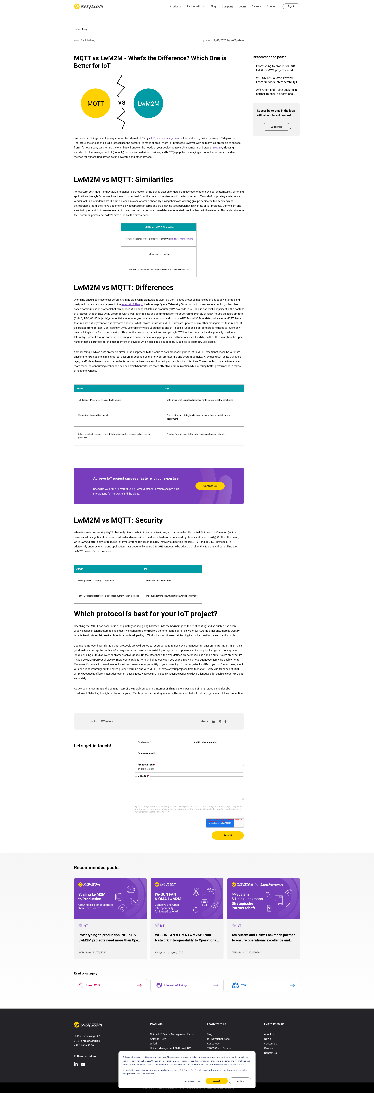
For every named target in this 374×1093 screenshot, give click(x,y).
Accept (216, 1081)
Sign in (291, 6)
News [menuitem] (267, 1038)
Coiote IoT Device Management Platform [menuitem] (173, 1034)
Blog (213, 6)
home (77, 29)
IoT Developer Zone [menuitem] (218, 1038)
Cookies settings (193, 1081)
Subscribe (276, 126)
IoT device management (165, 138)
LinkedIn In (76, 1064)
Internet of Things (132, 304)
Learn (242, 6)
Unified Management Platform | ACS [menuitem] (171, 1048)
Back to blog (88, 40)
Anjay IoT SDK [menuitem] (158, 1038)
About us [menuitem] (269, 1034)
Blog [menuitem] (209, 1034)
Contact (272, 6)
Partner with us (196, 6)
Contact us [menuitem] (270, 1052)
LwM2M (217, 147)
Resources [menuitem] (213, 1043)
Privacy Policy (162, 812)
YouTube (83, 1064)
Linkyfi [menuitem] (153, 1043)
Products (175, 6)
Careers (256, 6)
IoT (86, 925)
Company (227, 6)
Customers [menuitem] (270, 1043)
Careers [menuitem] (268, 1048)
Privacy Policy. (237, 1064)
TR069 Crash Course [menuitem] (219, 1048)
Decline (240, 1081)
